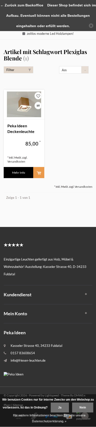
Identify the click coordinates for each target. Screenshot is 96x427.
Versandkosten (16, 161)
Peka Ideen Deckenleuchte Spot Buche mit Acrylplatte (20, 128)
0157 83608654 (23, 353)
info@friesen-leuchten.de (28, 360)
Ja (60, 407)
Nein (83, 407)
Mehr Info (18, 172)
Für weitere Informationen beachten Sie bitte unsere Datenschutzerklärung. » (49, 418)
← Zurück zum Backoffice (21, 5)
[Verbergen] (91, 26)
